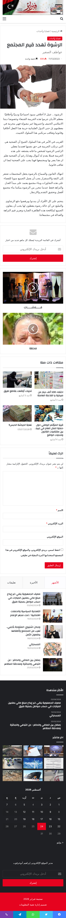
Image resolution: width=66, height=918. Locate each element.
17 (41, 819)
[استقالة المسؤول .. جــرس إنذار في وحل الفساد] (33, 750)
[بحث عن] (61, 18)
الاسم (59, 510)
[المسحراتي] (52, 649)
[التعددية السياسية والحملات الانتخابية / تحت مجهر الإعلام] (52, 616)
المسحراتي (34, 644)
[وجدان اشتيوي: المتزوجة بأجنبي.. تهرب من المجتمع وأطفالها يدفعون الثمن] (52, 631)
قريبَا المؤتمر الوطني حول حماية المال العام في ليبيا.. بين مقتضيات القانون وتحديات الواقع (49, 430)
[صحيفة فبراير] (33, 7)
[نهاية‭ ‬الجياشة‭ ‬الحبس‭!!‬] (17, 413)
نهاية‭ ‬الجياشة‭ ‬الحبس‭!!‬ (20, 425)
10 (41, 811)
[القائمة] (4, 18)
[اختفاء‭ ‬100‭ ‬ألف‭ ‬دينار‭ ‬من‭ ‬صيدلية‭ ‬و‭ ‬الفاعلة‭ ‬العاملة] (48, 380)
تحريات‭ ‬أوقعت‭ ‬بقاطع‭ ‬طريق (18, 391)
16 (50, 819)
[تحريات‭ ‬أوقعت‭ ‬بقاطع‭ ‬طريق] (17, 379)
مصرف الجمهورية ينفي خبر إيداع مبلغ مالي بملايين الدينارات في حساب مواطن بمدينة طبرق (23, 598)
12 (24, 811)
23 (50, 826)
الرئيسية (55, 31)
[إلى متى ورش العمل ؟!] (33, 763)
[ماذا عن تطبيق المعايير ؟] (53, 763)
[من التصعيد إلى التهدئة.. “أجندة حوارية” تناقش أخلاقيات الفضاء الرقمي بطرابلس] (53, 750)
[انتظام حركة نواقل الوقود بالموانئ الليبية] (33, 775)
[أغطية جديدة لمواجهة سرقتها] (12, 763)
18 (33, 819)
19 (24, 819)
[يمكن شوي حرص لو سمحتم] (53, 775)
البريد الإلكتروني (54, 523)
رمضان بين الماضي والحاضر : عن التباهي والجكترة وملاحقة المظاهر (22, 662)
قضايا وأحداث (42, 31)
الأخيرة (33, 582)
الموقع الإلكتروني (55, 536)
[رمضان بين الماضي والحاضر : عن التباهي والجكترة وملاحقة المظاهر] (52, 664)
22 (59, 826)
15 (59, 819)
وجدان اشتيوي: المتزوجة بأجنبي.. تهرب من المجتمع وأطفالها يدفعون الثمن (23, 631)
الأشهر (55, 582)
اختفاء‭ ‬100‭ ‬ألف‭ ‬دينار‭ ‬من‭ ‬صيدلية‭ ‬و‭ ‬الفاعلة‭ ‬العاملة (50, 394)
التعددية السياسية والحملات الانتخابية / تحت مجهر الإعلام (25, 613)
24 (41, 826)
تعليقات (11, 582)
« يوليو (60, 842)
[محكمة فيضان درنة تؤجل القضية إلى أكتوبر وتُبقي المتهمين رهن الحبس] (12, 775)
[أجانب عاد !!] (12, 750)
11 (33, 811)
